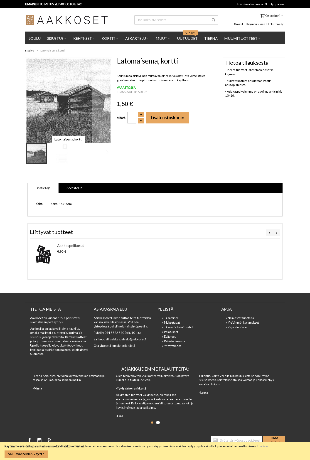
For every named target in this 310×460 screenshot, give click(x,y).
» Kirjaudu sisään (237, 327)
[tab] (43, 188)
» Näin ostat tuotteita (240, 318)
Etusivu (29, 50)
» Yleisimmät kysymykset (242, 322)
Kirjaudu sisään (255, 24)
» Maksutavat (171, 322)
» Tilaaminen (170, 318)
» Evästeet (169, 336)
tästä (131, 345)
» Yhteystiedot (171, 346)
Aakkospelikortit (70, 245)
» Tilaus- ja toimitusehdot (179, 327)
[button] (101, 101)
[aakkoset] (67, 20)
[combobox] (176, 20)
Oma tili (239, 24)
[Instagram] (39, 439)
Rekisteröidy (275, 24)
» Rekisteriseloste (173, 341)
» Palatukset (170, 332)
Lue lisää (262, 446)
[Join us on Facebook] (30, 439)
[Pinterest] (49, 439)
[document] (155, 451)
